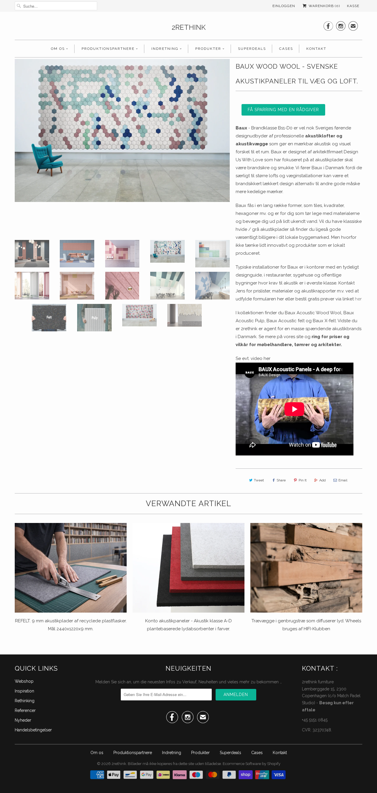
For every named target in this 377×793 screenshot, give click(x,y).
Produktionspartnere (108, 49)
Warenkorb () (323, 6)
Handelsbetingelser (33, 730)
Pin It (303, 480)
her (358, 299)
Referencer (25, 710)
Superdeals (252, 49)
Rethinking (24, 700)
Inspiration (24, 691)
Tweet (259, 480)
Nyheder (23, 720)
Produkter (208, 49)
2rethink (189, 27)
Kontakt (316, 49)
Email (342, 480)
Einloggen (283, 6)
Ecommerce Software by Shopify (251, 763)
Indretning (164, 49)
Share (281, 480)
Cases (286, 49)
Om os (58, 49)
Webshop (24, 681)
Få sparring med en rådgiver (283, 109)
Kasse (353, 6)
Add (322, 480)
